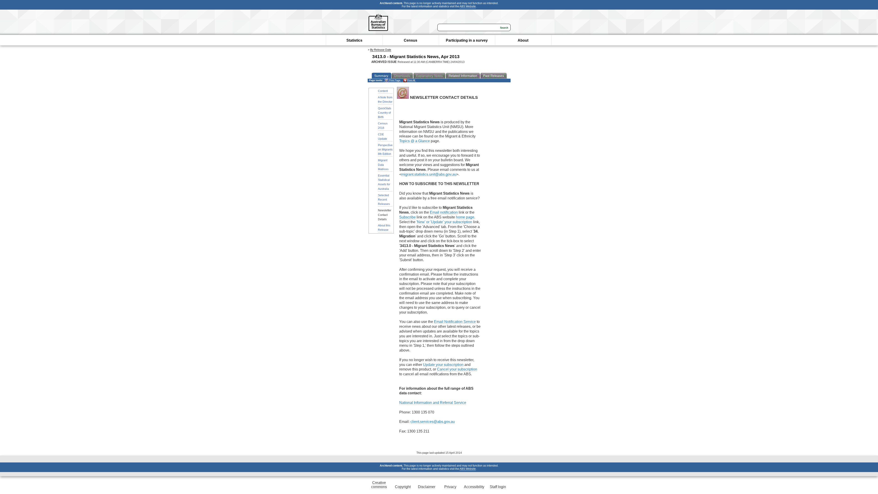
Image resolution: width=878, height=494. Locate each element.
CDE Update (382, 136)
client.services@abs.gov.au (432, 422)
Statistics (354, 40)
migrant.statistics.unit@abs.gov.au (428, 174)
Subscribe (407, 217)
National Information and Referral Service (432, 403)
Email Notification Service (455, 322)
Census (410, 40)
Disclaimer (426, 487)
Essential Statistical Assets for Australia (384, 182)
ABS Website (468, 6)
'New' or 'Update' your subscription (444, 222)
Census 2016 (383, 125)
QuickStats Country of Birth (384, 113)
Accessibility (474, 487)
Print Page (394, 80)
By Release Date (380, 49)
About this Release (384, 227)
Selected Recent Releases (384, 200)
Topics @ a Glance (414, 141)
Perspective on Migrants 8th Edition (385, 150)
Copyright (403, 487)
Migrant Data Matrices (383, 165)
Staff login (498, 487)
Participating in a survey (467, 40)
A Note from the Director (385, 99)
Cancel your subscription (457, 369)
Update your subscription (443, 365)
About (523, 40)
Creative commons (379, 485)
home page (465, 217)
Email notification (444, 212)
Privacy (450, 487)
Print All (411, 80)
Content (383, 91)
